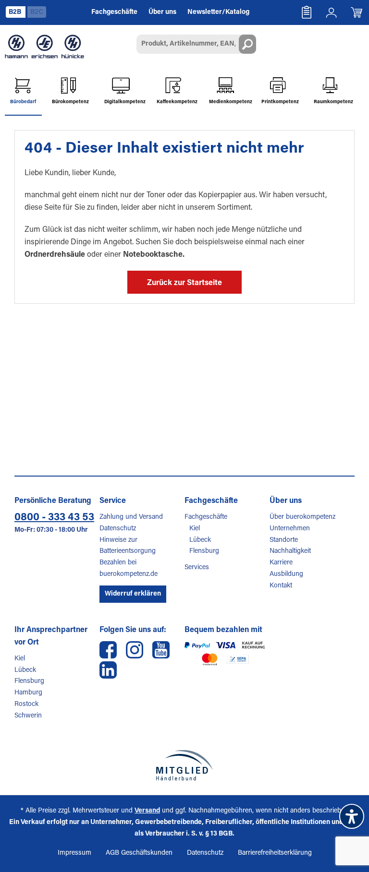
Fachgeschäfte (205, 517)
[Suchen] (247, 44)
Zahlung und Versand (131, 517)
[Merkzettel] (306, 12)
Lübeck (200, 540)
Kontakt (281, 586)
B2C (36, 12)
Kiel (194, 529)
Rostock (26, 704)
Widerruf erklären (133, 594)
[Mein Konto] (331, 12)
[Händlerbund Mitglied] (184, 765)
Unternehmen (290, 529)
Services (196, 567)
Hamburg (28, 693)
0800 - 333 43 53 (54, 518)
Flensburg (204, 551)
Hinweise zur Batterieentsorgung (127, 546)
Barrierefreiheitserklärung (275, 853)
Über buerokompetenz (302, 517)
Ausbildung (286, 574)
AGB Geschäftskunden (139, 853)
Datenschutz (117, 529)
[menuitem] (306, 12)
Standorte (284, 540)
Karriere (281, 563)
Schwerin (28, 716)
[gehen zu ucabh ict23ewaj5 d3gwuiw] (161, 649)
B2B (16, 12)
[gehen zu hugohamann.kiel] (108, 649)
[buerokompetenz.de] (44, 47)
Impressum (74, 853)
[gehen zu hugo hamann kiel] (134, 649)
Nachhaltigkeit (290, 551)
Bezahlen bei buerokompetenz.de (128, 569)
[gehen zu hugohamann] (108, 670)
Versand (147, 811)
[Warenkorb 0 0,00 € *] (356, 12)
